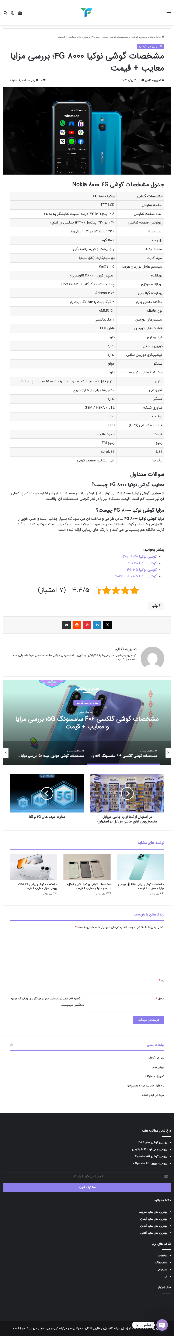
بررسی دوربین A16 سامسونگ (150, 1163)
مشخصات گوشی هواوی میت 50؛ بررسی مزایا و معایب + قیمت (87, 723)
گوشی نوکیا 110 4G (142, 563)
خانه (159, 37)
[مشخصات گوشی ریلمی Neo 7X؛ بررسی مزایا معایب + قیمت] (33, 867)
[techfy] (87, 12)
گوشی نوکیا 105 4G (142, 569)
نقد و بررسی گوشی (142, 37)
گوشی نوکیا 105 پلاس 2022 (136, 576)
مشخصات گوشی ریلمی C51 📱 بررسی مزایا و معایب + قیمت (141, 886)
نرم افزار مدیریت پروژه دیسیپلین (145, 1086)
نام (161, 981)
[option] (87, 722)
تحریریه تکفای (153, 80)
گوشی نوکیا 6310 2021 (140, 556)
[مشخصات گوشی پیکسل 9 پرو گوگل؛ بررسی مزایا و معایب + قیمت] (87, 867)
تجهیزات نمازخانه (154, 1076)
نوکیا (155, 606)
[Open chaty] (162, 1325)
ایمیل (160, 999)
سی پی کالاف (156, 1058)
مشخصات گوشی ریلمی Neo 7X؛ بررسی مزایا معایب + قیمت (37, 886)
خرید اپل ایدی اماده (153, 1095)
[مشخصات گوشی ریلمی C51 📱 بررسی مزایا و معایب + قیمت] (140, 867)
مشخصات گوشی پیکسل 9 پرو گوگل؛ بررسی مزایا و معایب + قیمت (89, 886)
